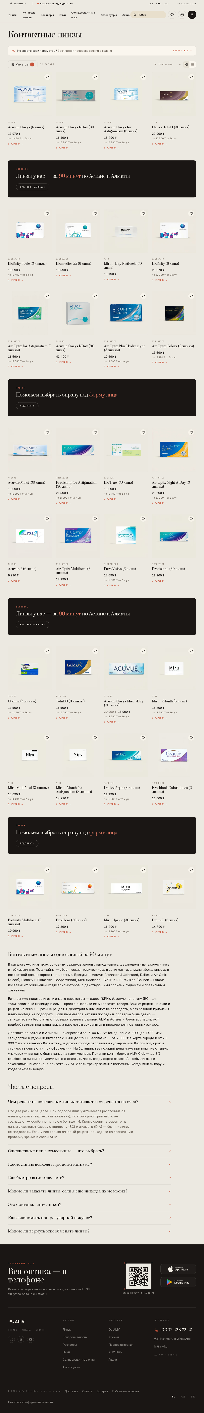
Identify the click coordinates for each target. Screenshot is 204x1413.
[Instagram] (11, 1339)
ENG (166, 3)
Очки (62, 15)
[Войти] (192, 15)
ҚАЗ (150, 3)
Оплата (87, 1391)
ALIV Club (115, 1352)
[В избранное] (47, 77)
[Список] (192, 64)
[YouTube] (30, 1339)
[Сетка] (186, 64)
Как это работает (32, 187)
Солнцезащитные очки (83, 15)
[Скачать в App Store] (178, 1269)
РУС (158, 3)
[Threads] (21, 1339)
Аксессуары (109, 15)
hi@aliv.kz (161, 1346)
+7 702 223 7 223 (186, 3)
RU (173, 1396)
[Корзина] (182, 15)
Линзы (13, 15)
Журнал (114, 1337)
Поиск (142, 14)
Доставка (71, 1391)
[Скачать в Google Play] (178, 1282)
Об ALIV (114, 1329)
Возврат (102, 1391)
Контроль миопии (29, 15)
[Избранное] (172, 15)
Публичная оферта (125, 1391)
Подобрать (27, 405)
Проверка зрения (121, 1344)
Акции (126, 15)
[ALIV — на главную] (8, 15)
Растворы (47, 15)
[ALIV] (17, 1321)
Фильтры (24, 64)
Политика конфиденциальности (30, 1402)
